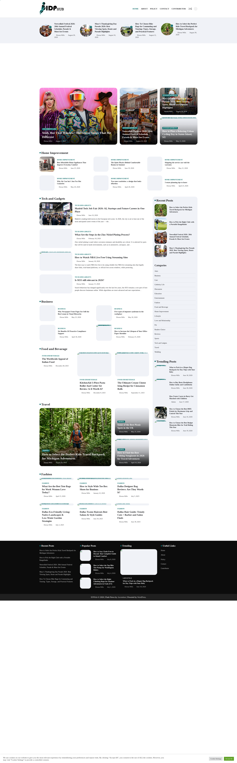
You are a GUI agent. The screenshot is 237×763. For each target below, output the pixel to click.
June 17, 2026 (184, 388)
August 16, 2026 (181, 111)
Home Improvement (66, 160)
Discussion (158, 289)
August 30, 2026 (61, 463)
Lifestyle (158, 316)
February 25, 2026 (134, 337)
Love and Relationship (162, 320)
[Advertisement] (118, 65)
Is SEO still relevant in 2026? (89, 280)
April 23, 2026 (183, 186)
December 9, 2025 (99, 393)
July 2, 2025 (60, 525)
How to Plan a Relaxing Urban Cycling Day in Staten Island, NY (178, 134)
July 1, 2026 (111, 587)
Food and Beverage (50, 356)
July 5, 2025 (135, 496)
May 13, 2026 (180, 141)
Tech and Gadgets (83, 205)
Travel (46, 450)
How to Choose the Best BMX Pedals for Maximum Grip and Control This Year (181, 397)
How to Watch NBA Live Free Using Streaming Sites (101, 257)
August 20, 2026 (141, 141)
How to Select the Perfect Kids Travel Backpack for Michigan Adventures (146, 26)
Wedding (158, 352)
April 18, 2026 (76, 337)
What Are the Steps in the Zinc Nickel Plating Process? (102, 234)
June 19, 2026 (129, 168)
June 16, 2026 (187, 403)
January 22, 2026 (99, 493)
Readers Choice (160, 329)
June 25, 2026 (75, 168)
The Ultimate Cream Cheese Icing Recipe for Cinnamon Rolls (132, 385)
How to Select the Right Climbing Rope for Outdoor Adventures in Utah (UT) (103, 581)
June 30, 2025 (98, 519)
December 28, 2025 (62, 366)
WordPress (141, 597)
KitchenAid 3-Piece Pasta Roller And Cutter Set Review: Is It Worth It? (92, 385)
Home (135, 9)
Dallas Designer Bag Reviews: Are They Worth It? (130, 489)
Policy (153, 9)
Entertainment (130, 128)
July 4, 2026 (111, 573)
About (144, 9)
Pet (156, 325)
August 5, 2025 (61, 141)
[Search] (196, 9)
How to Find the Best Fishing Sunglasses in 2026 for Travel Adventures (130, 455)
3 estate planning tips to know (176, 182)
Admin (173, 388)
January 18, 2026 (94, 261)
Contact (164, 9)
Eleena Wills (60, 35)
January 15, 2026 (94, 284)
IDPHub (94, 597)
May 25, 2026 (135, 432)
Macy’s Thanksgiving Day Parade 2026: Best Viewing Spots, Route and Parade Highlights (181, 250)
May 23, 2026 (76, 317)
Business (62, 309)
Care (156, 280)
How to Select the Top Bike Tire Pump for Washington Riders (103, 567)
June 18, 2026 (187, 374)
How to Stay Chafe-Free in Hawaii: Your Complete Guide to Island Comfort (104, 554)
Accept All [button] (228, 759)
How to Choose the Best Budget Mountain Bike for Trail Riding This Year (181, 411)
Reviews (157, 334)
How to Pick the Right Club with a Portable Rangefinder (185, 26)
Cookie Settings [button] (215, 759)
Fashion (45, 483)
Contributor (179, 9)
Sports (157, 338)
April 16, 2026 (136, 463)
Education (158, 293)
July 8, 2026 (111, 559)
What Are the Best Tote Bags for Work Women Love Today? (56, 489)
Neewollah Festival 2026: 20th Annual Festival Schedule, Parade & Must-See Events (137, 134)
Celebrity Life (49, 129)
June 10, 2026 (93, 215)
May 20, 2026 (75, 187)
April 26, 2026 (129, 187)
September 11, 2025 (138, 393)
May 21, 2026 (183, 168)
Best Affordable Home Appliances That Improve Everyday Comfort (71, 164)
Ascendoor (122, 597)
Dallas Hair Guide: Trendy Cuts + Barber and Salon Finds (131, 515)
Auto (156, 271)
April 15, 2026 (60, 496)
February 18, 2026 (95, 238)
